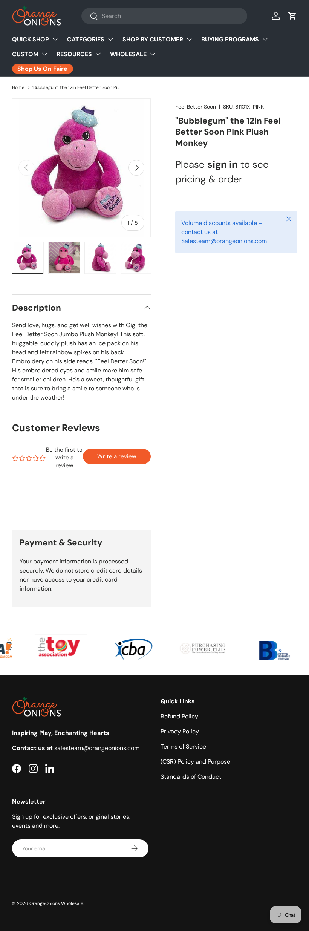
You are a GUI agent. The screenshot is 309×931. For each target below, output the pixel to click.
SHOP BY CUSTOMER (152, 39)
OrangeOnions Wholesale (56, 903)
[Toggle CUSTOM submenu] (44, 53)
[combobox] (164, 16)
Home (18, 87)
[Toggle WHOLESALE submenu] (152, 53)
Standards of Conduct (191, 777)
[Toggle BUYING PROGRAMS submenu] (264, 39)
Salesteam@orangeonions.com (224, 241)
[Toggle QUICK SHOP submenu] (55, 39)
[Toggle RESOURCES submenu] (97, 53)
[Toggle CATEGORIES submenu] (110, 39)
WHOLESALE (128, 54)
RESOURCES (74, 54)
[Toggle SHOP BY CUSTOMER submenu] (189, 39)
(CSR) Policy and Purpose (195, 762)
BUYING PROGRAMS (230, 39)
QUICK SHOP (30, 39)
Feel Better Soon (195, 106)
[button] (292, 16)
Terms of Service (183, 746)
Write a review (116, 456)
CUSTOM (25, 54)
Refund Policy (179, 716)
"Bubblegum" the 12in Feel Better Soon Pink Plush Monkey (77, 87)
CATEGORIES (85, 39)
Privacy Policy (180, 731)
